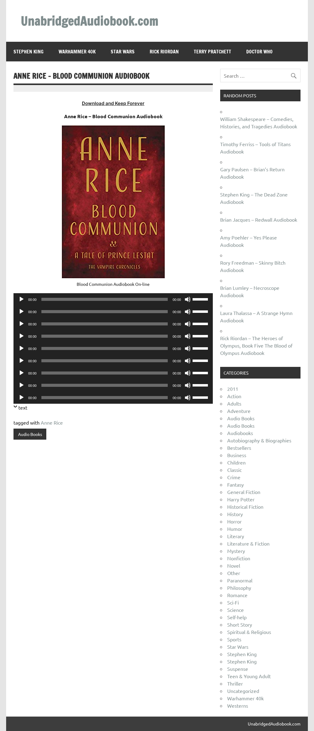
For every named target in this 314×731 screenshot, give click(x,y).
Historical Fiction (245, 507)
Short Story (239, 624)
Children (236, 462)
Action (234, 396)
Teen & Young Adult (249, 676)
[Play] (21, 299)
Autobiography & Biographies (259, 440)
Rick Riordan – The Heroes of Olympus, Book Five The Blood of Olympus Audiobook (256, 345)
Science (235, 610)
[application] (113, 299)
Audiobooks (240, 433)
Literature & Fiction (248, 543)
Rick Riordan (164, 51)
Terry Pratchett (212, 51)
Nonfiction (238, 558)
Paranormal (239, 580)
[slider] (201, 298)
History (235, 514)
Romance (237, 595)
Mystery (236, 551)
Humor (234, 529)
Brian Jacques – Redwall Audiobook (258, 219)
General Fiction (243, 492)
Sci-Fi (233, 602)
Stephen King (28, 51)
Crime (233, 477)
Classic (234, 470)
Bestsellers (239, 448)
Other (233, 573)
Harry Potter (241, 499)
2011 (232, 389)
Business (236, 455)
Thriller (235, 683)
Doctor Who (259, 51)
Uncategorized (243, 691)
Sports (234, 639)
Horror (234, 521)
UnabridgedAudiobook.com (89, 20)
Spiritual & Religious (249, 632)
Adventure (239, 411)
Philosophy (239, 588)
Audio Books (30, 434)
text (22, 407)
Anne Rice (52, 422)
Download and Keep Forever (113, 103)
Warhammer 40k (77, 51)
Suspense (237, 669)
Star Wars (123, 51)
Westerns (237, 705)
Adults (234, 403)
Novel (233, 565)
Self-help (237, 617)
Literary (235, 536)
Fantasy (235, 484)
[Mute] (188, 299)
